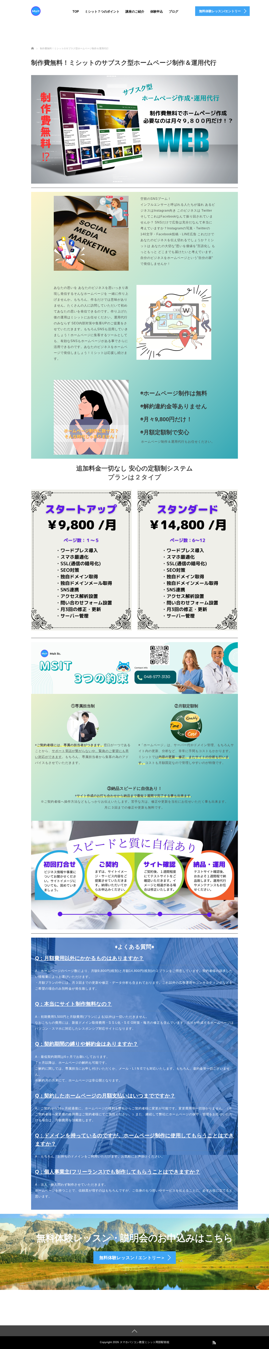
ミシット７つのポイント (102, 11)
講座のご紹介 (134, 11)
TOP (75, 11)
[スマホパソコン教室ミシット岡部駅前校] (36, 11)
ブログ (173, 11)
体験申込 (156, 11)
